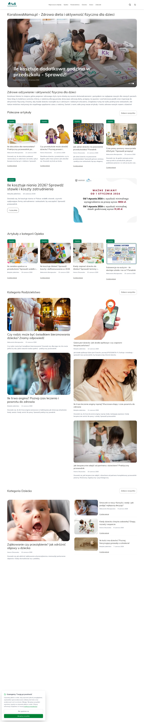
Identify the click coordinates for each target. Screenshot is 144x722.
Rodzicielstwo (75, 5)
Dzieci (91, 5)
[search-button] (130, 5)
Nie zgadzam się (23, 711)
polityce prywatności (30, 706)
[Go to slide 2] (131, 83)
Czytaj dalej (13, 210)
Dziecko (84, 5)
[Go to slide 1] (129, 83)
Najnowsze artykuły (55, 5)
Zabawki (98, 5)
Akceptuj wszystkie (23, 716)
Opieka (66, 5)
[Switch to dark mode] (135, 4)
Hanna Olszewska (19, 80)
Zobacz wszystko (128, 113)
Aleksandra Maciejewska (15, 153)
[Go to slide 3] (133, 83)
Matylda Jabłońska (13, 272)
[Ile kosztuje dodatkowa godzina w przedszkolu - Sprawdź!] (72, 53)
